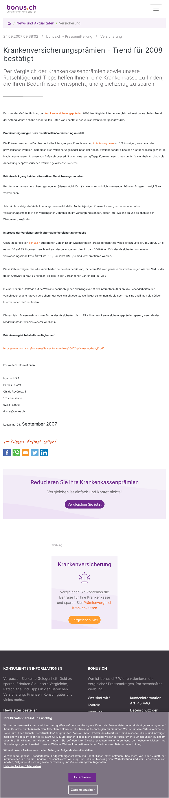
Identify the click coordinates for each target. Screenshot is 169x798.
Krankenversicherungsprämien (63, 113)
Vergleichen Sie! (84, 620)
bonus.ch (34, 242)
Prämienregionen (103, 143)
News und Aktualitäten (35, 23)
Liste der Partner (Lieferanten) (22, 766)
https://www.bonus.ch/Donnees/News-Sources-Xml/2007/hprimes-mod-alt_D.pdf (53, 348)
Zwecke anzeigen (83, 789)
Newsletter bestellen (20, 710)
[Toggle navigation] (156, 8)
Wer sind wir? (99, 698)
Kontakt (94, 705)
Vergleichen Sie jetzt (85, 504)
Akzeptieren (81, 777)
